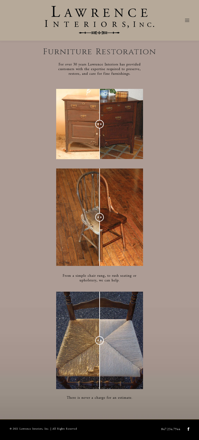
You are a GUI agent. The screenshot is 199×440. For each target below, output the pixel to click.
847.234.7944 (170, 429)
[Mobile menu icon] (187, 20)
